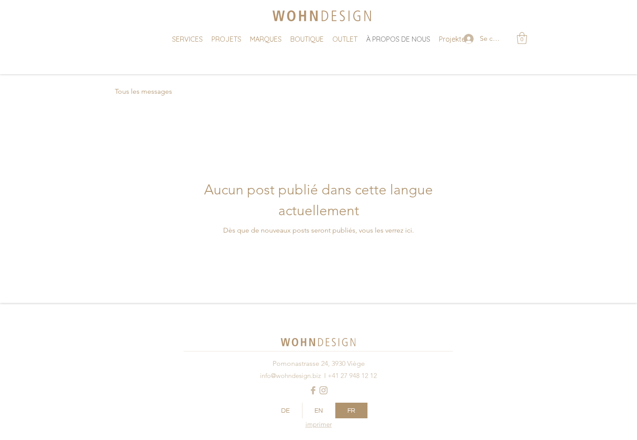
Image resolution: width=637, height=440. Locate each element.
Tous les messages (143, 91)
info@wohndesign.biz (290, 375)
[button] (522, 38)
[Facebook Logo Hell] (313, 390)
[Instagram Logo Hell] (323, 390)
